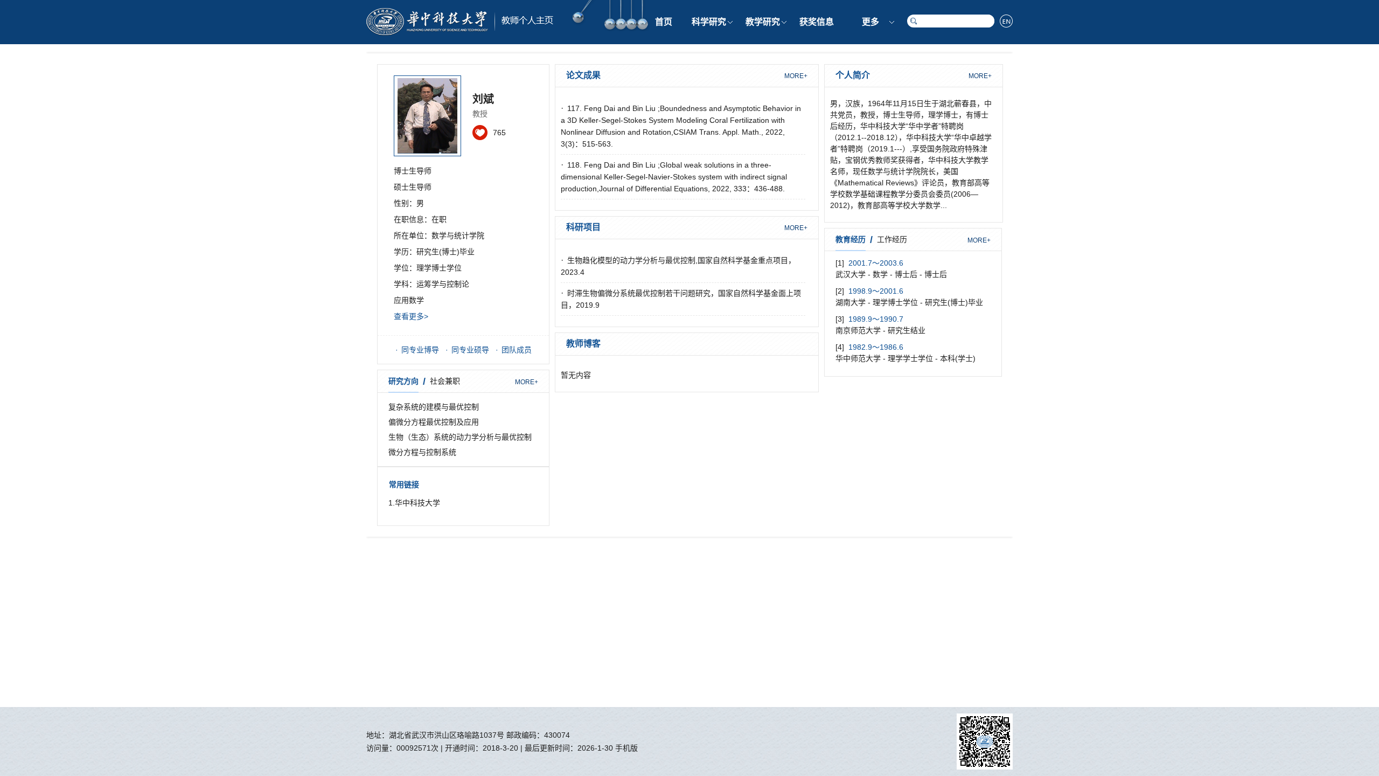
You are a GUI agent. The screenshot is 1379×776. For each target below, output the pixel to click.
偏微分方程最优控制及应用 (433, 422)
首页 (663, 21)
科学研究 (709, 21)
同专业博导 (420, 349)
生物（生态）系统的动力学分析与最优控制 (460, 437)
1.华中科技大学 (414, 502)
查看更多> (411, 316)
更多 (870, 21)
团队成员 (517, 349)
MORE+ (526, 382)
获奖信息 (816, 21)
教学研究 (763, 21)
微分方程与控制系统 (422, 452)
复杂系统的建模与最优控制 (433, 407)
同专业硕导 (470, 349)
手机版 (626, 748)
